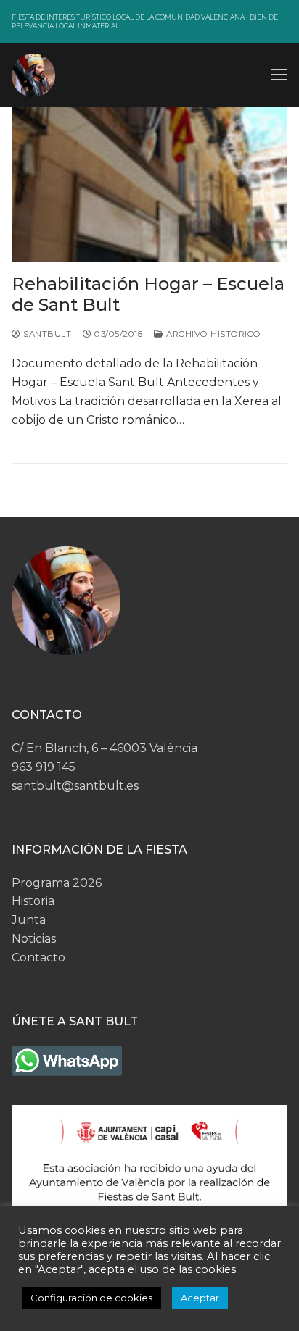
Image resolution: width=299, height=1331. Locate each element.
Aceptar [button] (200, 1297)
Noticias (34, 939)
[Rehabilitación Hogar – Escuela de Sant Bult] (149, 184)
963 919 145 (43, 767)
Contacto (38, 957)
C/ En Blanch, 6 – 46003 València (104, 748)
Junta (29, 920)
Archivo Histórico (212, 334)
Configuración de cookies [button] (91, 1297)
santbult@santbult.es (75, 786)
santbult (46, 334)
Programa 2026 (57, 883)
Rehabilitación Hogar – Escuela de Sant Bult (148, 294)
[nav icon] (279, 75)
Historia (33, 901)
